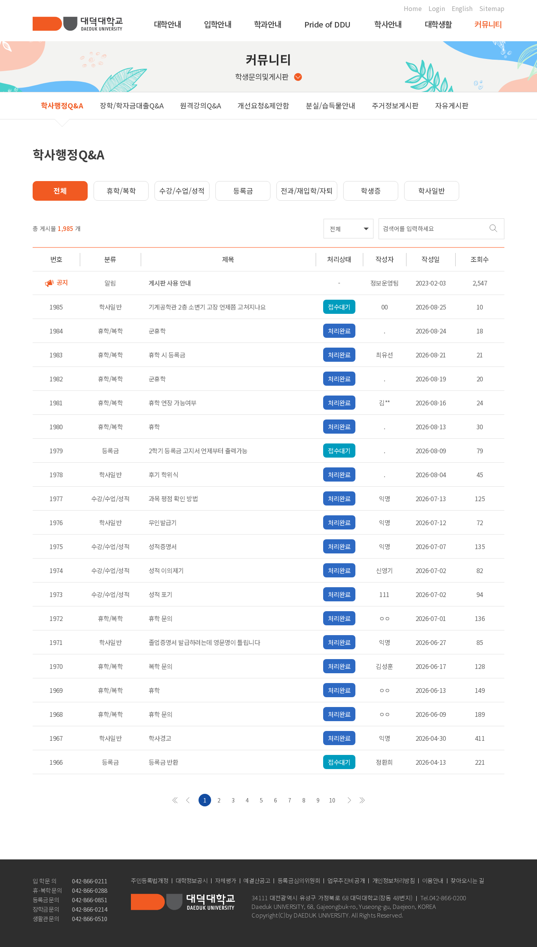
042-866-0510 (89, 918)
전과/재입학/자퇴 (307, 190)
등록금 (243, 190)
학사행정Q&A (62, 105)
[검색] (493, 228)
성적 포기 (161, 594)
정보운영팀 (384, 283)
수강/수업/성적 (182, 190)
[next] (349, 800)
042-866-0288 (89, 890)
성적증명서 (163, 546)
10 (332, 800)
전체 (60, 190)
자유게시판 (452, 105)
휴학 (154, 426)
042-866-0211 (89, 881)
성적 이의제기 (166, 570)
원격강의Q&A (200, 105)
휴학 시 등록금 (167, 354)
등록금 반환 (163, 762)
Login (436, 8)
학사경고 (160, 738)
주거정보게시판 (395, 105)
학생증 (371, 190)
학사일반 (431, 190)
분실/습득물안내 (330, 105)
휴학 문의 (161, 618)
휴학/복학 (121, 190)
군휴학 (157, 330)
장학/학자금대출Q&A (132, 105)
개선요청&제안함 (263, 105)
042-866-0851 (89, 900)
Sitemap (491, 8)
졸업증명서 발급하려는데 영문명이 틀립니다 (204, 642)
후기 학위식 (163, 474)
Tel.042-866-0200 (443, 897)
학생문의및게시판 (262, 76)
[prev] (187, 800)
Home (413, 8)
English (462, 8)
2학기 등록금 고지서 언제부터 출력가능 (198, 450)
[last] (362, 800)
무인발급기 (163, 522)
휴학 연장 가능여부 (173, 402)
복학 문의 (161, 666)
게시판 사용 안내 (170, 283)
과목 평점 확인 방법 (173, 498)
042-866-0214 (89, 909)
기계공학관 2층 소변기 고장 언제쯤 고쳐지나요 (207, 306)
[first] (175, 800)
